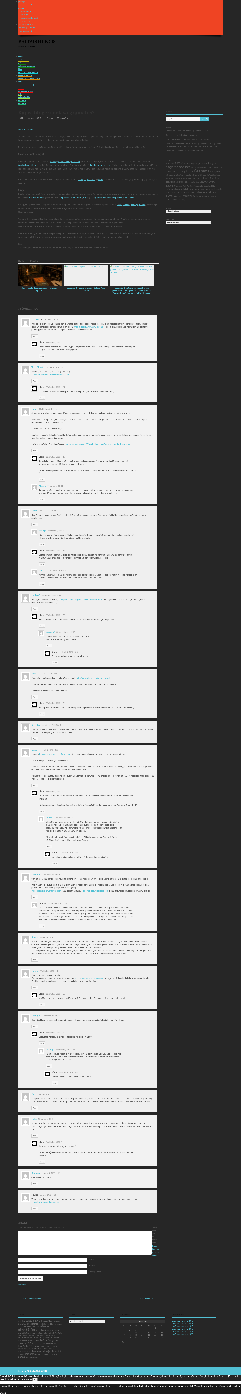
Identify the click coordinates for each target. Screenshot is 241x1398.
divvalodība (212, 167)
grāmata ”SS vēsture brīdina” (30, 1298)
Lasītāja (35, 874)
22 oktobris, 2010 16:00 (68, 1072)
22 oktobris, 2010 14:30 (56, 570)
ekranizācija (181, 172)
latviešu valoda (180, 188)
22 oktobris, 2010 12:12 (51, 725)
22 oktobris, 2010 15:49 (55, 1032)
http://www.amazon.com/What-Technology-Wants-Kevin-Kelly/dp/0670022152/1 (100, 444)
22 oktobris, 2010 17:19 (57, 903)
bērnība (203, 167)
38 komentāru (62, 118)
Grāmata (202, 171)
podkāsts (179, 196)
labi (35, 1379)
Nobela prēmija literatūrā (29, 18)
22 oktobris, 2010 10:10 (55, 457)
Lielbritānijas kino (191, 192)
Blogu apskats (201, 163)
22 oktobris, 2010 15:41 (51, 1015)
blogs (193, 163)
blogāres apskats (178, 166)
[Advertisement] (170, 44)
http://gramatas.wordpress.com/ (89, 978)
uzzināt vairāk (25, 1379)
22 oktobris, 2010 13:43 (55, 791)
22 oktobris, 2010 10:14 (55, 550)
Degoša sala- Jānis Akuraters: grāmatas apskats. (40, 289)
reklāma (197, 195)
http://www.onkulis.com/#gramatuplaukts (94, 677)
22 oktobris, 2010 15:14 (49, 971)
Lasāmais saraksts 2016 (182, 1323)
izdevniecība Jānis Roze (211, 175)
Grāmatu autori (25, 21)
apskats (170, 163)
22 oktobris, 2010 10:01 (55, 387)
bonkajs (134, 204)
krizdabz (41, 197)
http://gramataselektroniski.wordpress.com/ (50, 374)
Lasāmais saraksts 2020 (182, 1334)
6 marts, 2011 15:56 (48, 1195)
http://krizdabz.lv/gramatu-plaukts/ (89, 326)
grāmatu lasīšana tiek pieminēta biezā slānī (114, 197)
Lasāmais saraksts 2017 (182, 1326)
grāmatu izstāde (197, 175)
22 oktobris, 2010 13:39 (65, 632)
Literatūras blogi (26, 31)
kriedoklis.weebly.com (28, 165)
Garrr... (42, 570)
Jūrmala (179, 185)
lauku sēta (35, 1348)
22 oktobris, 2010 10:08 (57, 530)
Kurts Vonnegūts (195, 186)
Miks (33, 673)
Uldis (22, 118)
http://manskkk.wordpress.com (94, 890)
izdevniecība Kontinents (174, 178)
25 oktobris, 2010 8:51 (47, 1119)
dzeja (219, 167)
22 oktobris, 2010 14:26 (49, 937)
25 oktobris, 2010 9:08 (55, 1142)
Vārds (91, 1259)
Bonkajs (35, 1172)
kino (186, 185)
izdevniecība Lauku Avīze (191, 178)
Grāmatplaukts (185, 175)
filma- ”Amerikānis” (147, 1298)
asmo (100, 179)
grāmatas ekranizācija (173, 175)
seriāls (169, 199)
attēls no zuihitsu (25, 129)
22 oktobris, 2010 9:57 (48, 409)
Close (3, 1392)
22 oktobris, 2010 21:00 (45, 1094)
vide (24, 95)
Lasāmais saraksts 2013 (182, 1320)
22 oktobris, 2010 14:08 (51, 874)
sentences (22, 101)
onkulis (32, 197)
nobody (126, 204)
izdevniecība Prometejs (176, 181)
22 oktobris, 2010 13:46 (68, 652)
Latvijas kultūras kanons (195, 189)
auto (188, 163)
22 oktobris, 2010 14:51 (57, 486)
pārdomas (188, 196)
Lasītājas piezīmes (86, 179)
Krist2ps (35, 725)
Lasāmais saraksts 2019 (182, 1331)
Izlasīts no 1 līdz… (27, 15)
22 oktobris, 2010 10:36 (55, 703)
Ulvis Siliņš (37, 367)
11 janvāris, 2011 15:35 (51, 1173)
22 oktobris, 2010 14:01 (68, 852)
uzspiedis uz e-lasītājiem (70, 197)
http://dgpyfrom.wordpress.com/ (45, 1201)
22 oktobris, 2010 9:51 (51, 319)
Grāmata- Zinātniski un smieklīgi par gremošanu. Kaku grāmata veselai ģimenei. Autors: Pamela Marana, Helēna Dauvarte (132, 290)
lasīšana (204, 186)
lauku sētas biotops (176, 192)
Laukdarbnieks (211, 189)
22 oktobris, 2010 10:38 (55, 615)
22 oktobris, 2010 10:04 (55, 342)
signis (86, 197)
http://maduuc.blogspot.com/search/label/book (81, 599)
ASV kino (180, 163)
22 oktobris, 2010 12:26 (48, 750)
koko (34, 1118)
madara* (35, 595)
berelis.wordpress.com (100, 165)
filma (189, 170)
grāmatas (26, 64)
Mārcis (42, 485)
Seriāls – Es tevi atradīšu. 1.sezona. (181, 135)
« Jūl (122, 1342)
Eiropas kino (171, 171)
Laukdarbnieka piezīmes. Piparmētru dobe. (184, 150)
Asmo (34, 749)
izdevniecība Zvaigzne (45, 1340)
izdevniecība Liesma (211, 178)
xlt (32, 1094)
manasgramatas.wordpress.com (65, 161)
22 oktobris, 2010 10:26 (47, 674)
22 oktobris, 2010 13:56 (63, 817)
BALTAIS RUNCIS (36, 41)
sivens (142, 204)
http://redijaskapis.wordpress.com (46, 890)
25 (130, 1337)
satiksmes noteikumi (209, 196)
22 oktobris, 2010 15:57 (65, 1049)
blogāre (212, 163)
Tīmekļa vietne (95, 1271)
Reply (34, 336)
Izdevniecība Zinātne (193, 182)
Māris (34, 408)
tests (175, 199)
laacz (119, 204)
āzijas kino (181, 200)
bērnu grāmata (196, 167)
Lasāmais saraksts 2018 (182, 1328)
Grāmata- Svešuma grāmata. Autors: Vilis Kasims (86, 289)
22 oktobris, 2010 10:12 (51, 595)
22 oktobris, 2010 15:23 (55, 994)
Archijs (35, 510)
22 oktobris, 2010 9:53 (53, 367)
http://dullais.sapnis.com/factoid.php (55, 754)
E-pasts (92, 1265)
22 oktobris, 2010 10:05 (49, 511)
